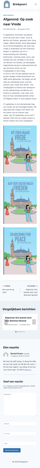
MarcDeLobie (11, 29)
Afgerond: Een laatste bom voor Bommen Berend (31, 290)
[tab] (15, 331)
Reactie (8, 394)
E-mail (6, 434)
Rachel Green (16, 353)
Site (5, 443)
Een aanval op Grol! (8, 289)
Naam (6, 424)
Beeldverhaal (8, 15)
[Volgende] (34, 321)
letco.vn (28, 370)
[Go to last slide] (6, 321)
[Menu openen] (36, 4)
